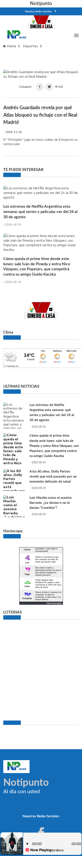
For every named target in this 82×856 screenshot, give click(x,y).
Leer (17, 144)
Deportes (30, 46)
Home (11, 46)
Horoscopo (54, 603)
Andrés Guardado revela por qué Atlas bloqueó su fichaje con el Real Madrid (39, 54)
